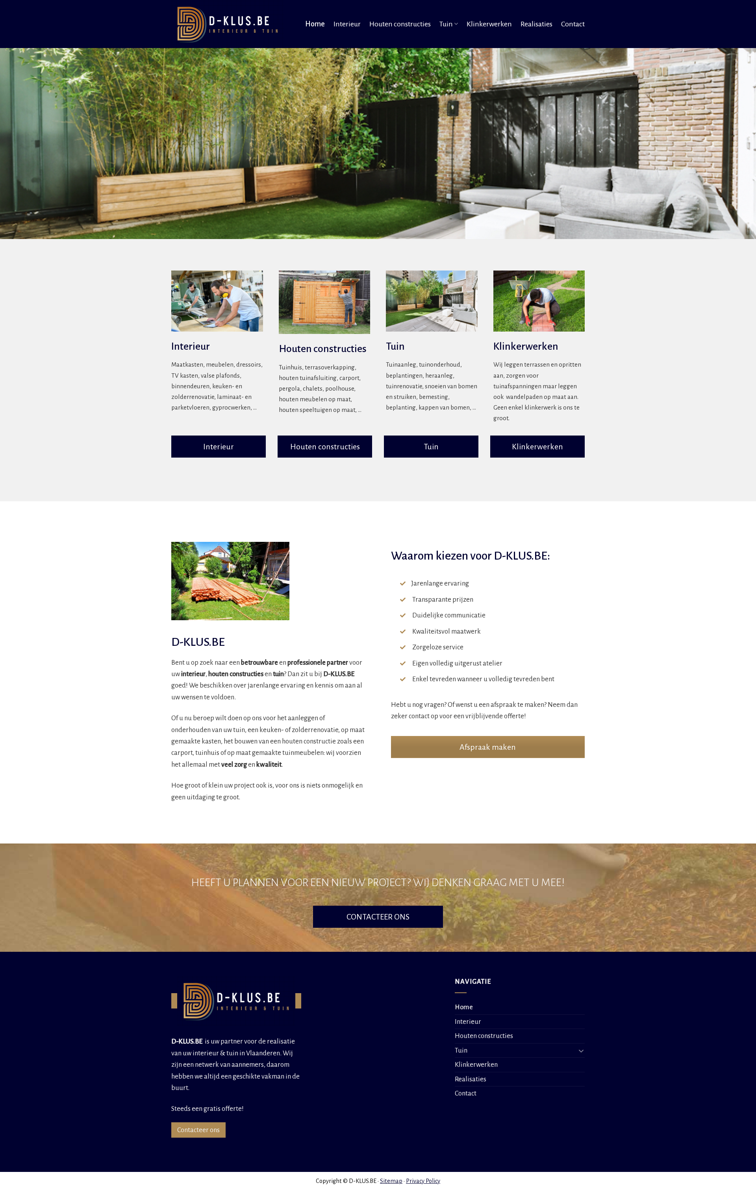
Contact (573, 24)
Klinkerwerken (489, 24)
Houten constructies (400, 24)
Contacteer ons (198, 1130)
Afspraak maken (488, 747)
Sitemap (391, 1181)
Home (315, 24)
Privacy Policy (423, 1181)
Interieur (347, 24)
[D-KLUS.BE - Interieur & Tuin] (230, 24)
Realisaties (536, 24)
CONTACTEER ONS (378, 916)
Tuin (446, 24)
